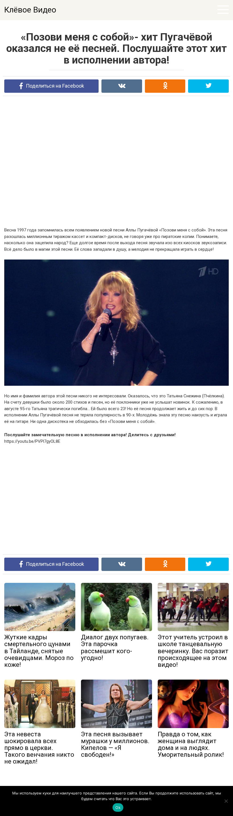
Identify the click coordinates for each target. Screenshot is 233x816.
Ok (117, 807)
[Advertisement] (116, 161)
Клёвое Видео (30, 9)
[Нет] (226, 801)
